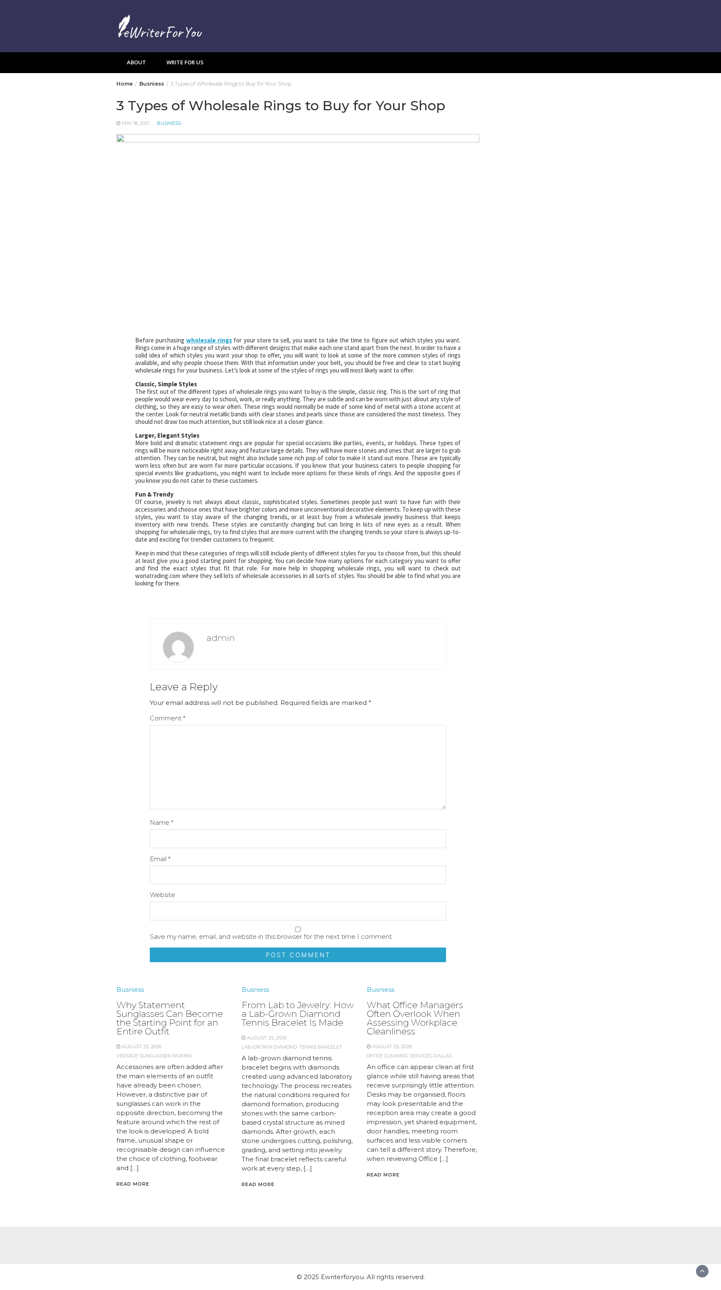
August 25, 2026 (141, 1046)
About (136, 62)
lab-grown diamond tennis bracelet (292, 1047)
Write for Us (185, 62)
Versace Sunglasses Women (154, 1056)
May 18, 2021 (135, 123)
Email (160, 859)
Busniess (169, 123)
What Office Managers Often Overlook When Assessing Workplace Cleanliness (415, 1018)
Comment (167, 718)
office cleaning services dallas (409, 1056)
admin (221, 638)
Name (161, 822)
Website (162, 895)
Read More (132, 1184)
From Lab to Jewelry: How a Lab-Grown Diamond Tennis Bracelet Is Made (298, 1014)
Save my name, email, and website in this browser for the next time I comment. (271, 936)
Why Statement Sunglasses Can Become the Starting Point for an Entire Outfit (169, 1018)
